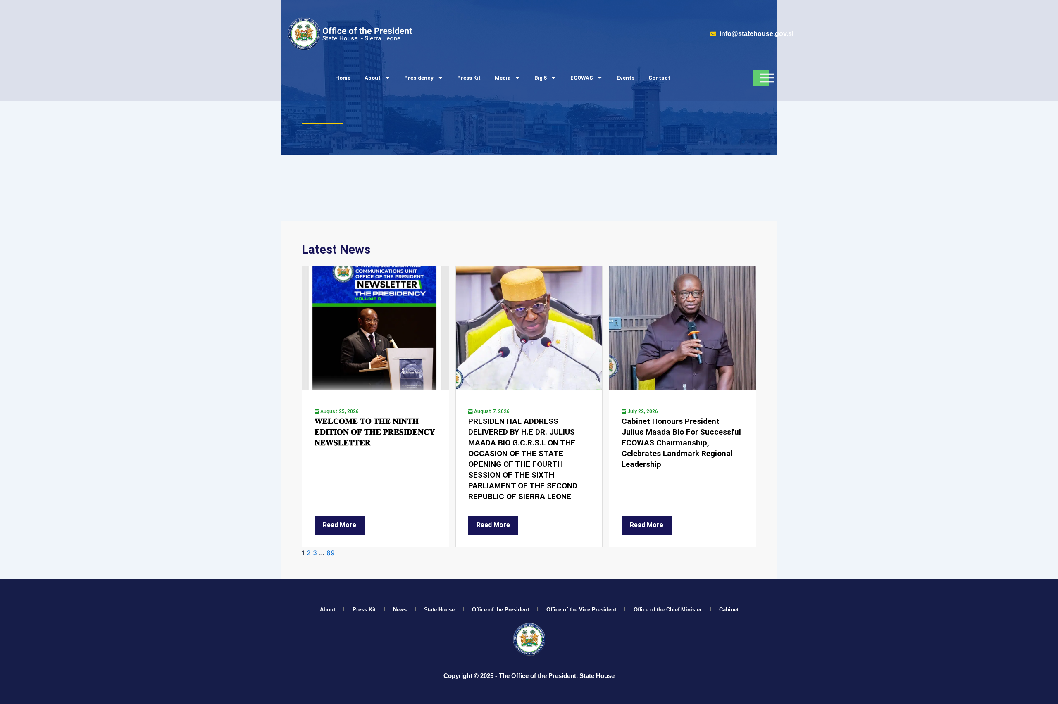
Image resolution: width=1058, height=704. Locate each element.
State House (439, 609)
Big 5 (540, 78)
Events (625, 78)
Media (503, 78)
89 (330, 553)
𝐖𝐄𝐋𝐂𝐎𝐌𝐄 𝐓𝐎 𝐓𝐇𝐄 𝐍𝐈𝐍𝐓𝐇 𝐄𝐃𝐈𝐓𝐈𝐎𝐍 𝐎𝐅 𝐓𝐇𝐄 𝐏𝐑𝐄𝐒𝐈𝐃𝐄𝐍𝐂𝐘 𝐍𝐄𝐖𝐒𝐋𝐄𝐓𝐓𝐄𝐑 (375, 431)
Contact (659, 78)
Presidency (419, 78)
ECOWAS (581, 78)
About (373, 78)
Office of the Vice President (581, 609)
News (400, 609)
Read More (339, 525)
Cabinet (729, 609)
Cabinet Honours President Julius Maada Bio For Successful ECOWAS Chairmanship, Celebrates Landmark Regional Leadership (681, 442)
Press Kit (469, 78)
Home (342, 78)
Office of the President (500, 609)
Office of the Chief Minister (668, 609)
